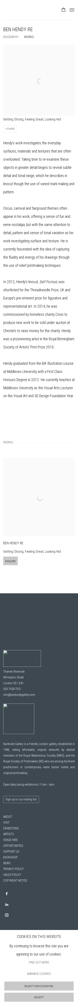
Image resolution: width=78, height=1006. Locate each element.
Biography (11, 37)
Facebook (6, 894)
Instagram (6, 915)
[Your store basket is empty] (63, 10)
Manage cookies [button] (39, 974)
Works (29, 37)
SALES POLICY (12, 874)
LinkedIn (6, 904)
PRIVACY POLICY (13, 869)
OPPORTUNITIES (13, 845)
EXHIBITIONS (11, 828)
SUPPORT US (11, 851)
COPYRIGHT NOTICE (15, 880)
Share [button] (11, 128)
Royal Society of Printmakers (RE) (23, 761)
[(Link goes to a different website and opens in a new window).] (18, 733)
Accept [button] (39, 997)
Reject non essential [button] (39, 986)
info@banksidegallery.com (19, 694)
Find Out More (39, 962)
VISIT (6, 822)
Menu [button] (71, 10)
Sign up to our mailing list (21, 799)
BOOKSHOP (10, 857)
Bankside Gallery (18, 10)
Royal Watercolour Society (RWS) (43, 755)
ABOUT (7, 816)
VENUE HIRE (10, 840)
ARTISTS (8, 834)
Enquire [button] (10, 561)
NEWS (7, 863)
